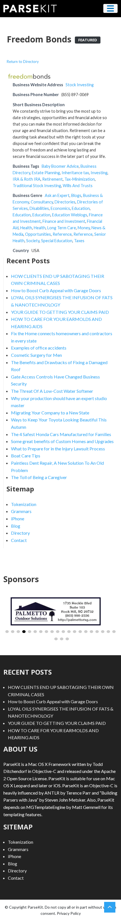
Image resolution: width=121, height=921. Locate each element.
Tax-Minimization (79, 179)
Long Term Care (61, 227)
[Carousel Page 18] (102, 631)
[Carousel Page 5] (29, 631)
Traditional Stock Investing (37, 185)
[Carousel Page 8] (46, 631)
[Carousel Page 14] (80, 631)
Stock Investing (80, 84)
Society (32, 240)
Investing (99, 172)
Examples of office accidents (38, 347)
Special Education (56, 240)
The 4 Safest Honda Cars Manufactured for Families (61, 434)
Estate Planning (46, 172)
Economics (60, 208)
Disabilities (39, 208)
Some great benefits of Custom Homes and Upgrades (62, 441)
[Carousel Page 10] (57, 631)
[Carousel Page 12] (69, 631)
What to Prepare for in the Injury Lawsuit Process (58, 448)
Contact (19, 540)
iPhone (17, 518)
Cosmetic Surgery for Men (36, 355)
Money (84, 227)
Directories (65, 201)
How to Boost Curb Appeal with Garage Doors (56, 290)
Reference (62, 234)
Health (26, 227)
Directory (20, 533)
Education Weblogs (69, 214)
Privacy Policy (69, 913)
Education (81, 208)
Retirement (52, 179)
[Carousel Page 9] (52, 631)
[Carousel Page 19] (108, 631)
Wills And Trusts (78, 185)
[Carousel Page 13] (74, 631)
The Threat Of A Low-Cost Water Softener (52, 391)
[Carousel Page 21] (56, 639)
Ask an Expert (57, 195)
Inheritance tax (75, 172)
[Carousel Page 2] (12, 631)
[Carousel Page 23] (67, 639)
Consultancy (42, 201)
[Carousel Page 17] (97, 631)
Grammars (21, 511)
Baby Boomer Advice (60, 166)
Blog (15, 525)
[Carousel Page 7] (40, 631)
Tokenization (23, 504)
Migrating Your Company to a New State (50, 412)
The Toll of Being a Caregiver (39, 477)
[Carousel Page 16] (91, 631)
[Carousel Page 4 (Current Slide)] (24, 631)
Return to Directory (23, 61)
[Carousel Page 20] (114, 631)
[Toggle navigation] (110, 8)
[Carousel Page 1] (7, 631)
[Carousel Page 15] (86, 631)
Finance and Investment (63, 221)
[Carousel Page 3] (18, 631)
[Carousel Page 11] (63, 631)
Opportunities (38, 234)
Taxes (79, 240)
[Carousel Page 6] (35, 631)
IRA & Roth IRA (27, 179)
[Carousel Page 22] (61, 639)
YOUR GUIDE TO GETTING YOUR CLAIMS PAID (60, 312)
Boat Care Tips (25, 455)
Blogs (76, 195)
